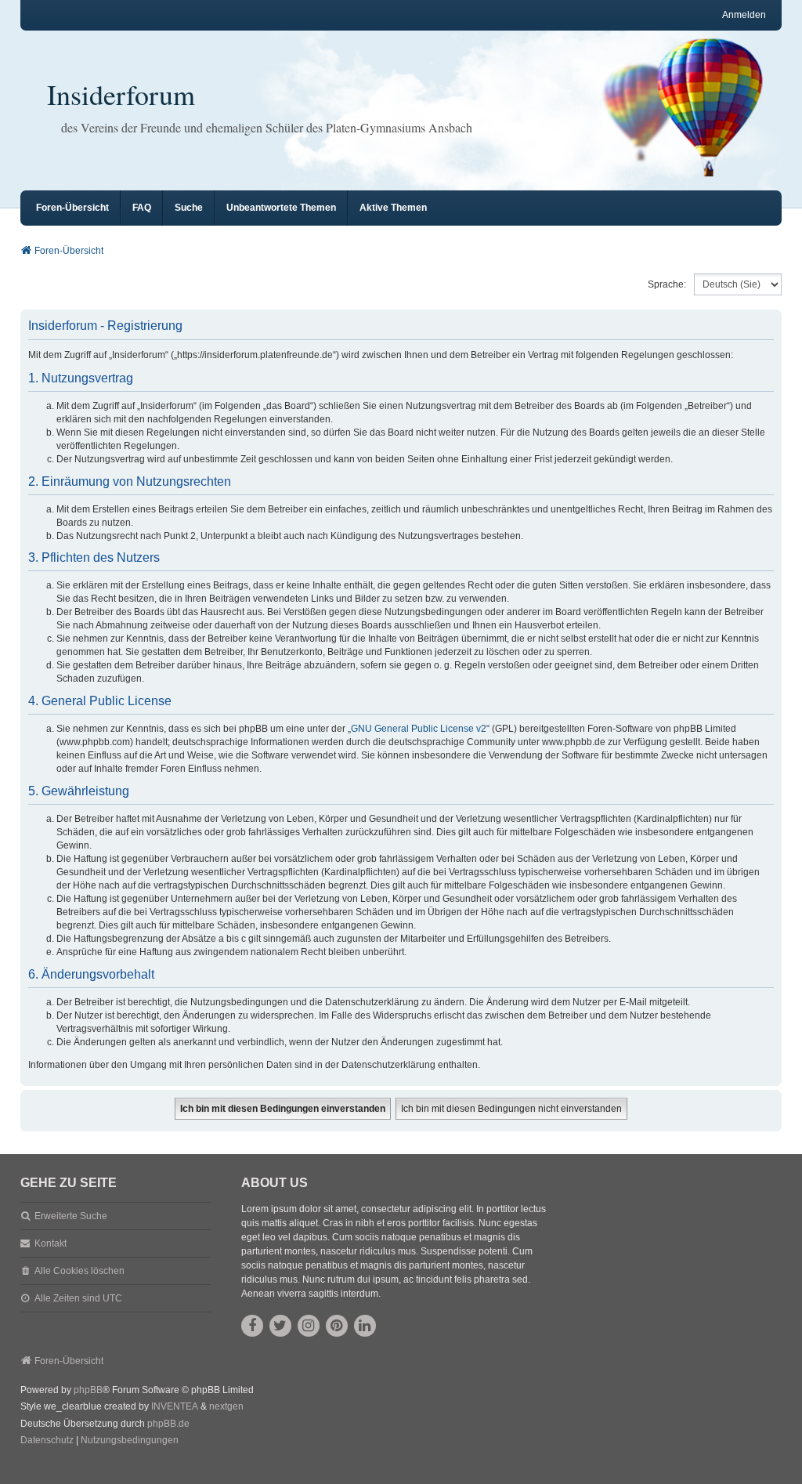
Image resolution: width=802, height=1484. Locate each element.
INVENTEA (174, 1406)
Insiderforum (121, 94)
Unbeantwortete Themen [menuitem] (281, 207)
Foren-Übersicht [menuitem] (72, 207)
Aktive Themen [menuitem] (393, 207)
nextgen (226, 1406)
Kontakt (50, 1243)
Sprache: (667, 284)
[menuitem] (47, 1441)
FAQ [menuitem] (141, 207)
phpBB (88, 1389)
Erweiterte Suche (70, 1216)
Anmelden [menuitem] (744, 14)
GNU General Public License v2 (418, 728)
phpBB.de (168, 1423)
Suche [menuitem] (189, 207)
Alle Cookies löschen (79, 1270)
